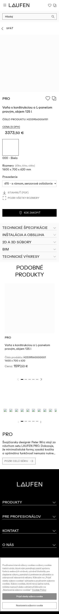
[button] (53, 17)
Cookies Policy (39, 590)
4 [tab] (33, 379)
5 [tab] (37, 379)
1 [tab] (22, 379)
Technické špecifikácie (25, 228)
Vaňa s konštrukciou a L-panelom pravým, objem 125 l (27, 347)
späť (9, 28)
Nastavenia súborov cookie (29, 605)
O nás (8, 545)
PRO (8, 337)
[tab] (29, 235)
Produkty (12, 502)
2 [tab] (26, 379)
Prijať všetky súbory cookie (29, 596)
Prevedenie (9, 177)
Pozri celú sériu (16, 461)
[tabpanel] (29, 328)
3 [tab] (29, 379)
